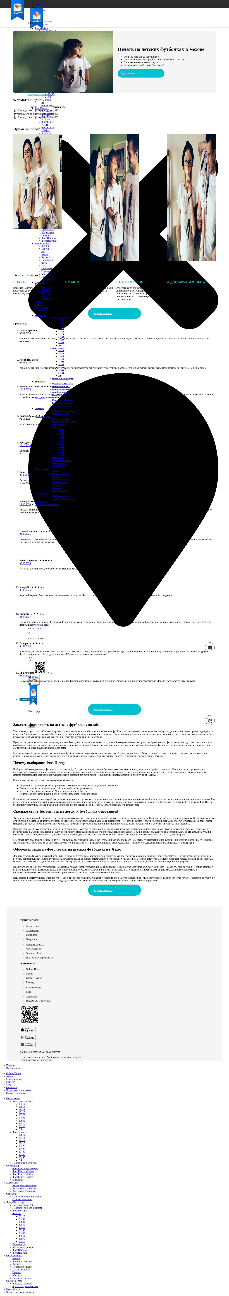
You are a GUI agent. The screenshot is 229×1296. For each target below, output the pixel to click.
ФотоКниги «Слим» (61, 386)
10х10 (61, 320)
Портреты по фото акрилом (64, 422)
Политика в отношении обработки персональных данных (50, 1057)
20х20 (61, 334)
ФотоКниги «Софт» (47, 129)
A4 (49, 97)
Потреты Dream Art (61, 419)
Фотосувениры (34, 949)
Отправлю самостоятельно (64, 411)
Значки (45, 246)
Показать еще (27, 699)
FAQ (28, 992)
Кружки (45, 257)
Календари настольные (63, 403)
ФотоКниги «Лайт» (47, 123)
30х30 (61, 435)
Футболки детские (60, 496)
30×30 (61, 370)
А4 (59, 345)
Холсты (55, 427)
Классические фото (61, 318)
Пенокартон (47, 229)
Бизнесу (30, 982)
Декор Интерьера (35, 944)
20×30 (22, 1151)
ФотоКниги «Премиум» (47, 112)
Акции (29, 973)
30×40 (51, 94)
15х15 (61, 328)
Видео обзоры (33, 987)
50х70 (22, 1241)
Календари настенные (62, 406)
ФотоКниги (32, 930)
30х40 (61, 342)
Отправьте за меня (60, 414)
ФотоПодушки (49, 240)
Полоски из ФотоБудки (62, 378)
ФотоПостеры (48, 238)
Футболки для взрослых (63, 499)
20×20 (61, 364)
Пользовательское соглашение (36, 1060)
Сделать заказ (128, 73)
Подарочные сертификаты (40, 957)
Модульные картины (47, 233)
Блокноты (46, 133)
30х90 (61, 446)
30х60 (61, 444)
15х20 (61, 331)
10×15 (61, 353)
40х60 (22, 1238)
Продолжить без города (41, 94)
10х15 (61, 323)
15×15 (61, 359)
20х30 (61, 337)
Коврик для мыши (60, 474)
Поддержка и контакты (38, 1000)
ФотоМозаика (19, 1210)
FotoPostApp (34, 1051)
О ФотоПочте (33, 969)
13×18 (61, 356)
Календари (32, 935)
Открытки (31, 939)
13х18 (61, 326)
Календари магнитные (62, 400)
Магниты (46, 274)
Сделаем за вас (34, 978)
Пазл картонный (47, 267)
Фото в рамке (58, 348)
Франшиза (31, 996)
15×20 (61, 362)
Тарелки (45, 271)
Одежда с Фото (34, 953)
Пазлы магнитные (47, 278)
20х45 (61, 441)
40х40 (22, 1236)
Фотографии (32, 926)
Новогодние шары (22, 1266)
